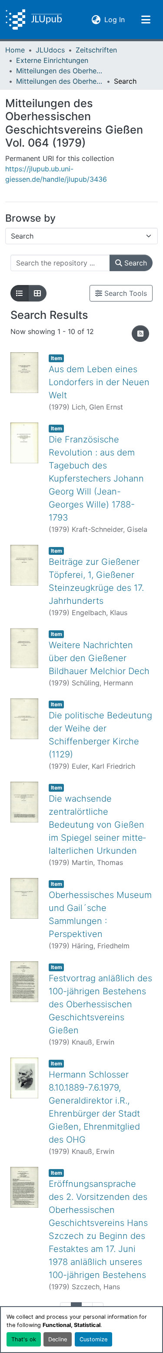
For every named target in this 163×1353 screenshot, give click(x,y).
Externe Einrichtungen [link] (52, 60)
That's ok (23, 1339)
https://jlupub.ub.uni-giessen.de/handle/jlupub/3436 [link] (56, 173)
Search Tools (124, 293)
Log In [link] (114, 19)
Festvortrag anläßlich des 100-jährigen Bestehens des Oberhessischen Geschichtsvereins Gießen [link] (100, 1004)
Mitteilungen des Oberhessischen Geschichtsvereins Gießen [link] (59, 70)
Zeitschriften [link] (96, 50)
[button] (33, 19)
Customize (93, 1339)
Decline (57, 1339)
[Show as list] (19, 293)
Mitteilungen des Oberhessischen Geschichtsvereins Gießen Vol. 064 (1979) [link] (59, 81)
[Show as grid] (37, 293)
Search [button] (134, 263)
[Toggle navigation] (145, 19)
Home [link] (15, 50)
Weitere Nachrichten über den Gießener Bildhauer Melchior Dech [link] (99, 658)
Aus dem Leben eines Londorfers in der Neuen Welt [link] (99, 382)
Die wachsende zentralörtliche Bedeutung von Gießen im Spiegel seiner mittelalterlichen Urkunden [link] (97, 824)
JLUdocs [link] (50, 50)
